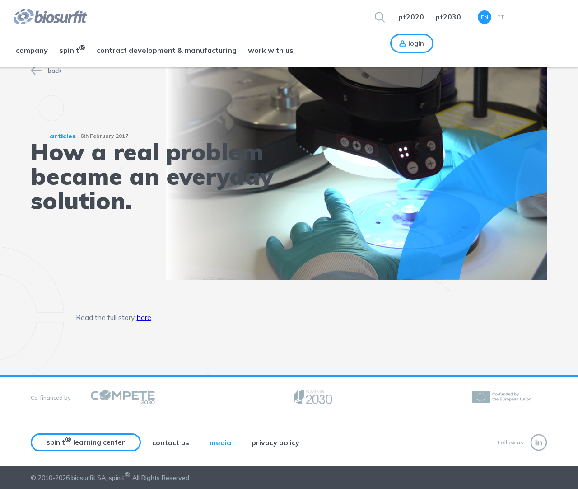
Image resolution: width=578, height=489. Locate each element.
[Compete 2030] (123, 397)
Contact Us (170, 442)
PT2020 (411, 16)
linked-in (538, 442)
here (144, 317)
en (484, 17)
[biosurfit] (43, 16)
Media (220, 442)
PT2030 (448, 16)
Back (54, 70)
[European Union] (502, 397)
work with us (271, 50)
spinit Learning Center (86, 441)
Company (32, 50)
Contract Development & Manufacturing (167, 50)
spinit (72, 49)
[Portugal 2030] (313, 397)
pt (500, 17)
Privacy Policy (275, 442)
